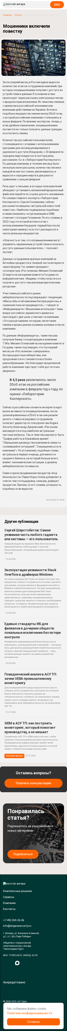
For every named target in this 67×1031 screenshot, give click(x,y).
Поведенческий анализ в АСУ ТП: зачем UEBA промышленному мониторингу (30, 678)
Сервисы (8, 897)
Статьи (18, 15)
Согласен (33, 1022)
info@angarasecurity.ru (17, 925)
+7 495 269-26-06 (13, 920)
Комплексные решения (17, 891)
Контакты (9, 908)
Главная (7, 15)
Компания (9, 903)
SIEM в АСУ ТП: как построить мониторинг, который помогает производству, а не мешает (30, 727)
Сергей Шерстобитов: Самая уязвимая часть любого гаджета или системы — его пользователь (31, 534)
